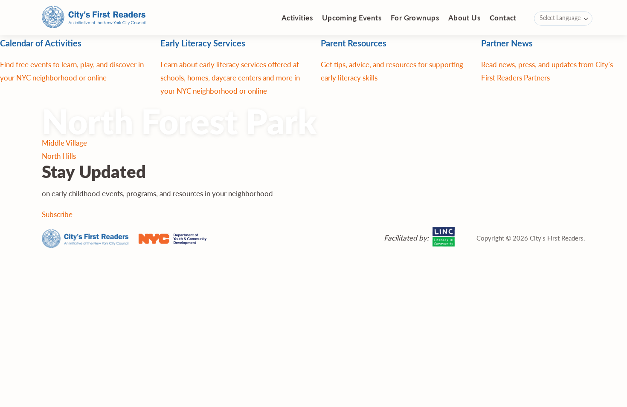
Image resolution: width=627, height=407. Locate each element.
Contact (503, 17)
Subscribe (57, 214)
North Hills (59, 156)
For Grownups (415, 17)
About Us (464, 17)
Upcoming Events (351, 17)
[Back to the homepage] (94, 17)
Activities (297, 17)
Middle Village (64, 143)
